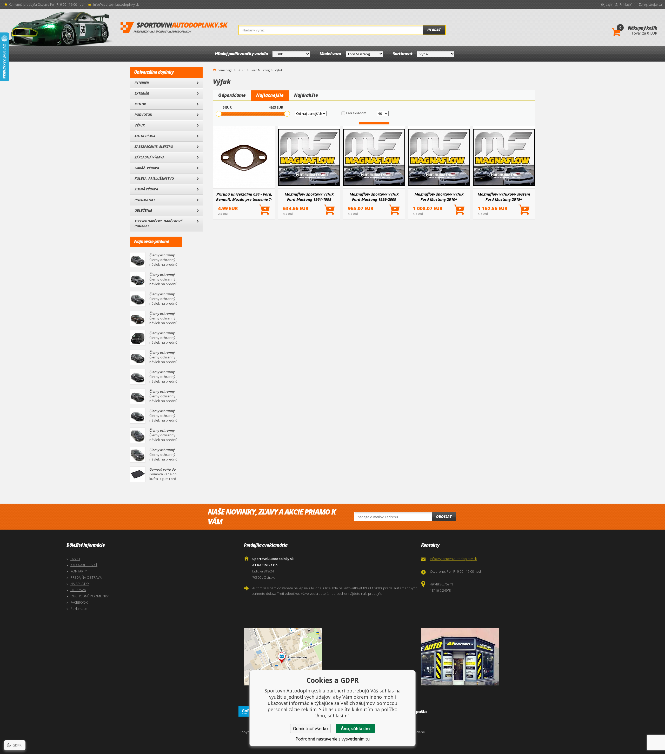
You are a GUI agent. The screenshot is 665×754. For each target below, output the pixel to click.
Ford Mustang (260, 70)
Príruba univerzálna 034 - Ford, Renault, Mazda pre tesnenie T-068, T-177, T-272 (244, 196)
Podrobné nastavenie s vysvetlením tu (333, 739)
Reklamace (78, 608)
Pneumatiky (145, 199)
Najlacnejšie (270, 95)
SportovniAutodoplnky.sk (174, 27)
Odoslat (443, 516)
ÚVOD (75, 558)
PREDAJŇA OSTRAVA (86, 577)
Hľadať (434, 30)
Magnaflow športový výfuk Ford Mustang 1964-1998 (309, 196)
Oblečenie (143, 210)
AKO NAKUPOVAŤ (83, 565)
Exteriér (142, 93)
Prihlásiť (625, 4)
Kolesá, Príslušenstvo (154, 178)
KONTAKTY (78, 571)
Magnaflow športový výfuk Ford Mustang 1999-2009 (374, 196)
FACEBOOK (79, 602)
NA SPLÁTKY (79, 583)
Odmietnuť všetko (310, 728)
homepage (224, 69)
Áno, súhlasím (355, 728)
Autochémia (145, 136)
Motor (140, 104)
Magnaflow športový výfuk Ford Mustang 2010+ (439, 196)
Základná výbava (149, 157)
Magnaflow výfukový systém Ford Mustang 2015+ (504, 196)
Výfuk (140, 125)
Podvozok (143, 114)
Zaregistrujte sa (650, 4)
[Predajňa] (508, 656)
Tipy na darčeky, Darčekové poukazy (158, 223)
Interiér (142, 82)
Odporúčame (232, 95)
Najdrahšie (306, 95)
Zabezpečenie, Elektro (154, 146)
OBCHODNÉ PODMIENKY (89, 596)
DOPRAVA (78, 590)
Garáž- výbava (147, 167)
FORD (241, 70)
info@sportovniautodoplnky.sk (116, 4)
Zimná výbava (146, 189)
